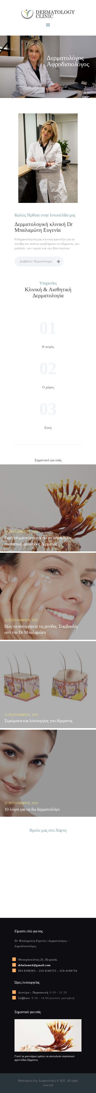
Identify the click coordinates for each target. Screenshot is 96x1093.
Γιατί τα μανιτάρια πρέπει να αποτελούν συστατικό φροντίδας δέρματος (37, 540)
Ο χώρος (48, 387)
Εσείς (48, 428)
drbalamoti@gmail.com (34, 965)
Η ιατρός (48, 347)
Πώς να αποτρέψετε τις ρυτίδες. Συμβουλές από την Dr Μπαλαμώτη (41, 629)
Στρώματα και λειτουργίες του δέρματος (38, 720)
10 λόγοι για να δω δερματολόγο (32, 809)
